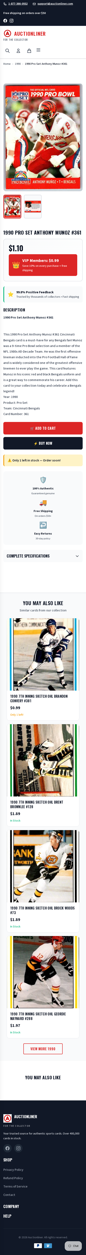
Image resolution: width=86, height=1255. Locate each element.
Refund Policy (13, 1178)
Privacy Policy (13, 1169)
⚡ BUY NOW (43, 443)
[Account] (18, 51)
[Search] (7, 51)
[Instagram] (11, 21)
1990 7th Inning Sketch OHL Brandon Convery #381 (39, 698)
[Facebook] (5, 21)
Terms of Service (15, 1186)
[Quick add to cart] (72, 686)
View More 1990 (42, 1048)
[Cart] (29, 51)
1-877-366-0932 (18, 4)
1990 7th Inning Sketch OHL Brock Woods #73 (42, 910)
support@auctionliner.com (55, 4)
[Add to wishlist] (62, 686)
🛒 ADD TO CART (43, 428)
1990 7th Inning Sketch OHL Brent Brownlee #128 (36, 804)
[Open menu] (38, 50)
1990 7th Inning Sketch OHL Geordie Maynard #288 (38, 1016)
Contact (9, 1195)
